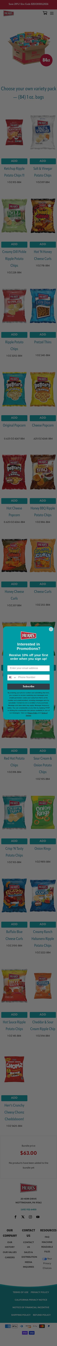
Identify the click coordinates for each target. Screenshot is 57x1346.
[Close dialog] (51, 629)
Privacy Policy (33, 713)
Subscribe (28, 686)
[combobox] (12, 677)
